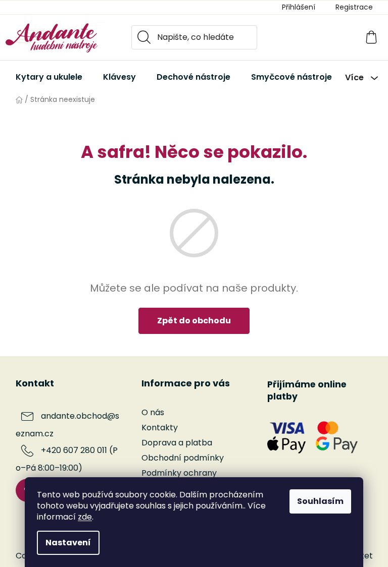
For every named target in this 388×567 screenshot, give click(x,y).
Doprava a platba (176, 442)
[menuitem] (49, 77)
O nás (152, 412)
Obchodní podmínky (182, 458)
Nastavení (68, 542)
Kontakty (159, 427)
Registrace (354, 7)
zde (85, 517)
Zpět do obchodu (194, 320)
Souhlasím (320, 501)
